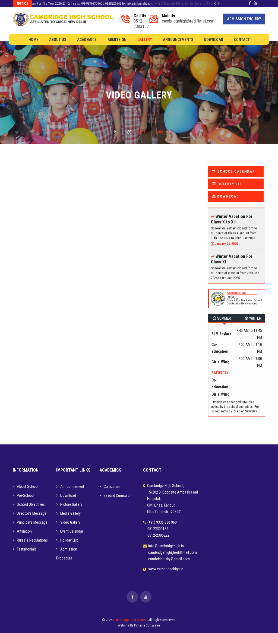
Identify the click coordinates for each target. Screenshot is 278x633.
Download (213, 39)
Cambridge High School (130, 620)
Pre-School (25, 495)
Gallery (144, 39)
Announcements (178, 39)
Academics (87, 39)
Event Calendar (71, 531)
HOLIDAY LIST (230, 184)
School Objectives (31, 504)
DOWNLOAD (227, 196)
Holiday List (69, 540)
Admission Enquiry (244, 19)
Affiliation (24, 531)
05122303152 (157, 529)
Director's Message (31, 513)
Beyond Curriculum (118, 495)
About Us (57, 39)
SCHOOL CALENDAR (235, 171)
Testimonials (27, 549)
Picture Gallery (71, 504)
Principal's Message (32, 522)
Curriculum (112, 486)
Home (33, 39)
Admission (117, 39)
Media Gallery (70, 513)
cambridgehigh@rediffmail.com (188, 19)
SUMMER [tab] (223, 318)
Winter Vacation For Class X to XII (231, 213)
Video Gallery (70, 522)
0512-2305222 (158, 535)
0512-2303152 (141, 21)
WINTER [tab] (254, 318)
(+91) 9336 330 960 (162, 522)
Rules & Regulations (32, 540)
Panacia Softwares (147, 625)
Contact (242, 39)
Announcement (72, 486)
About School (27, 486)
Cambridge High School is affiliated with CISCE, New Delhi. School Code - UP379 (88, 3)
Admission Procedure (66, 553)
